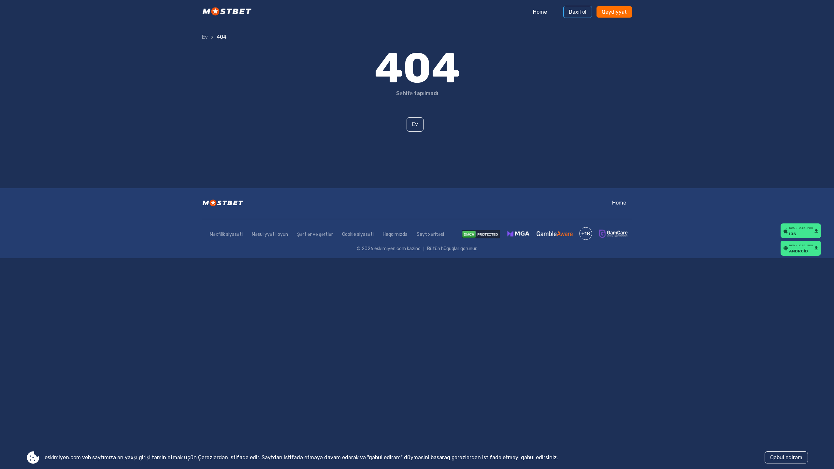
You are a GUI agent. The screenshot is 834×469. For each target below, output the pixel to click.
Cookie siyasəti (358, 234)
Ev (205, 37)
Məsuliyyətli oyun (270, 234)
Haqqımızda (395, 234)
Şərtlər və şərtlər (315, 234)
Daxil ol (577, 12)
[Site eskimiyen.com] (229, 12)
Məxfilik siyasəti (226, 234)
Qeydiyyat (614, 12)
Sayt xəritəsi (430, 234)
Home (540, 12)
